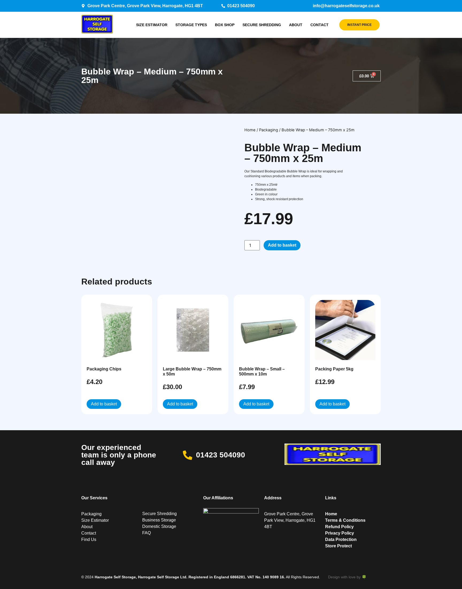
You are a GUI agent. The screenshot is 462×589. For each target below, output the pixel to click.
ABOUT (295, 25)
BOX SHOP (224, 25)
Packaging (268, 130)
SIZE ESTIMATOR (151, 25)
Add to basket (282, 245)
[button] (197, 129)
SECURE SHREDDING (261, 25)
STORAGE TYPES (191, 25)
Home (250, 130)
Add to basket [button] (104, 404)
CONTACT (319, 25)
